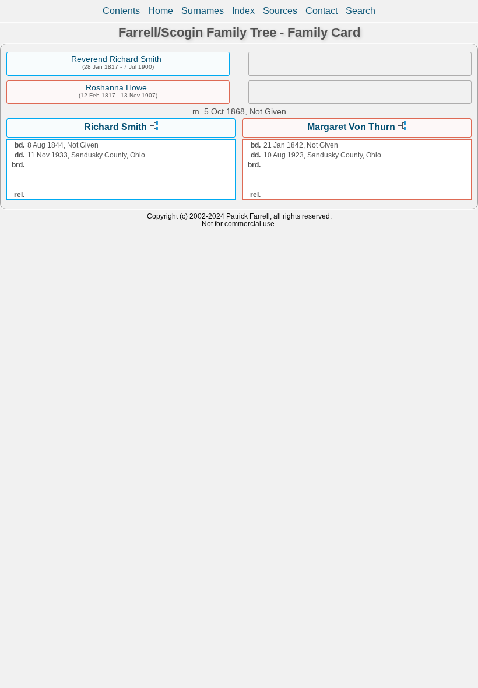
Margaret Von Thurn (351, 127)
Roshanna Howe (116, 87)
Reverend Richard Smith (116, 59)
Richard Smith (115, 127)
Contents (121, 11)
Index (243, 11)
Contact (321, 11)
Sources (280, 11)
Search (360, 11)
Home (160, 11)
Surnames (202, 11)
